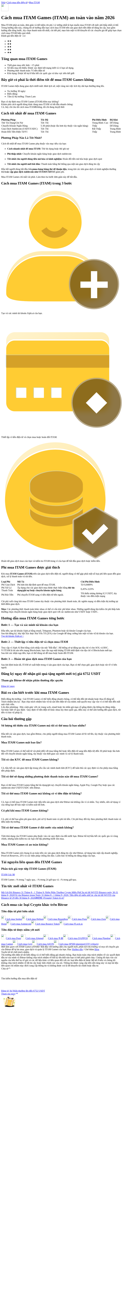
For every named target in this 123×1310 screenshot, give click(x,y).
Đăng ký (15, 852)
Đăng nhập (6, 852)
